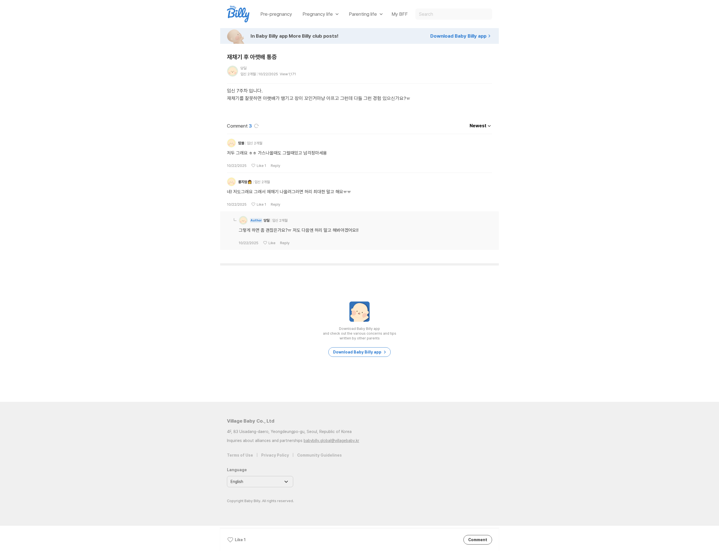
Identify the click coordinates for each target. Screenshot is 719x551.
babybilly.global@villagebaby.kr (331, 440)
